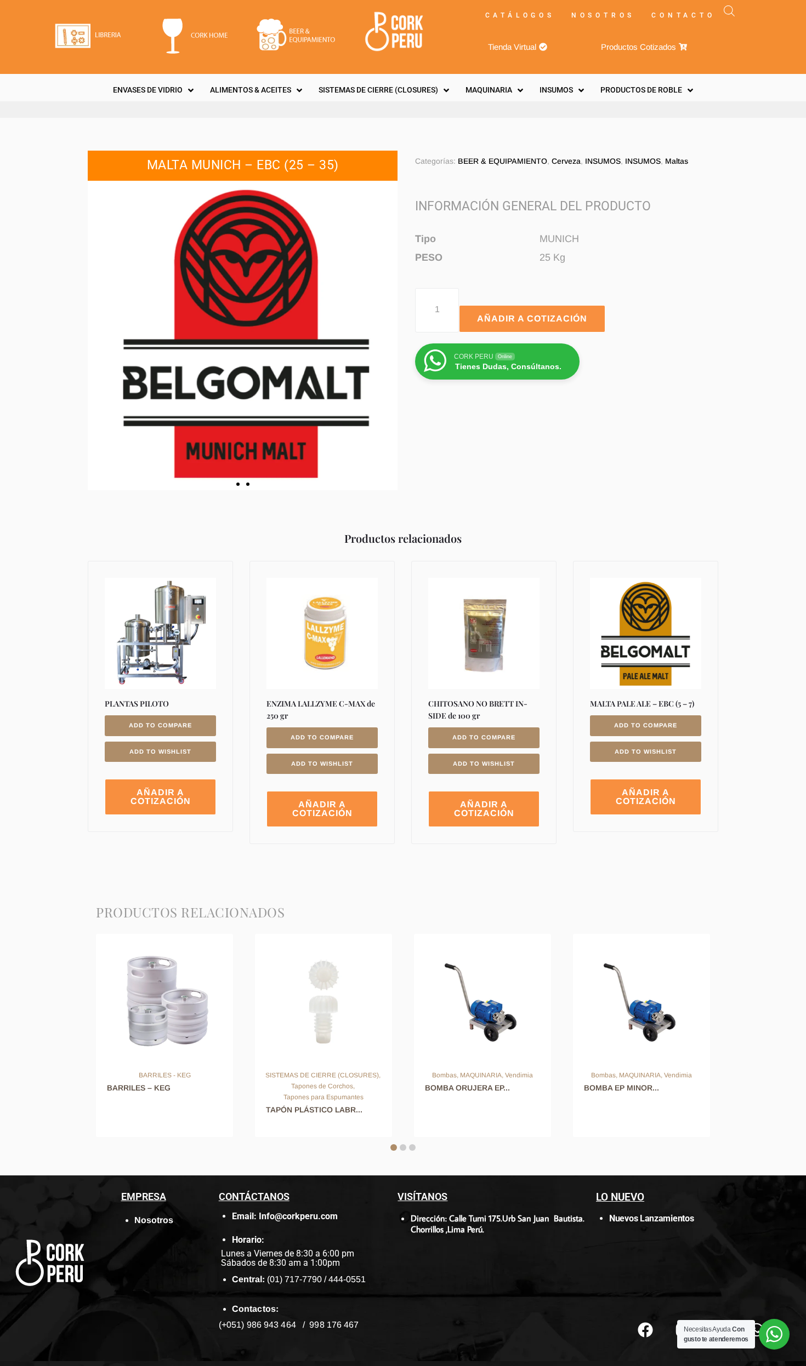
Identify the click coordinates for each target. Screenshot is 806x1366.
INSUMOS (603, 161)
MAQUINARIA (481, 1075)
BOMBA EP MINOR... (621, 1087)
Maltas (676, 161)
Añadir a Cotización (532, 318)
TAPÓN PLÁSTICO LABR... (314, 1109)
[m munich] (243, 335)
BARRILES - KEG (165, 1075)
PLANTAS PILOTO (137, 703)
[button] (238, 484)
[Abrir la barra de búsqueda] (729, 10)
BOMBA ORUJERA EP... (467, 1087)
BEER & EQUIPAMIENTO (502, 161)
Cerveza (566, 161)
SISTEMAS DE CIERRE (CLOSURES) (322, 1075)
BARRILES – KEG (139, 1087)
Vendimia (519, 1075)
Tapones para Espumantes (323, 1097)
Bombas (444, 1075)
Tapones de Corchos (322, 1086)
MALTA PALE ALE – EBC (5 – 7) (642, 703)
